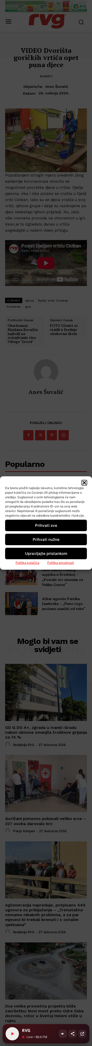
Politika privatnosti (60, 563)
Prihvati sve (46, 525)
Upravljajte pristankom (46, 553)
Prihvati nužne (46, 539)
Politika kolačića (27, 563)
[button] (84, 482)
